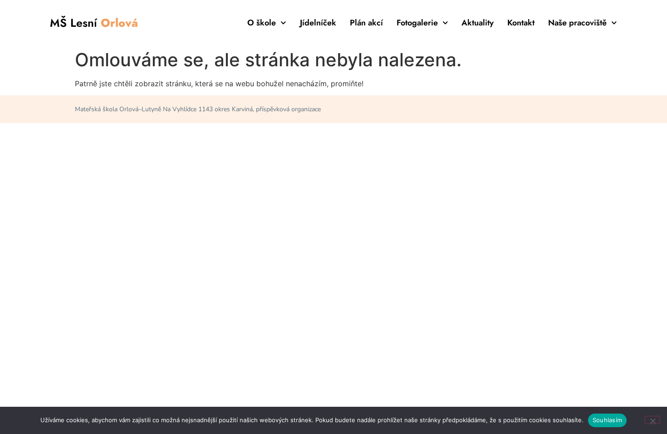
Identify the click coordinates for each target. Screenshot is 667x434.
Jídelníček (318, 23)
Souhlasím (607, 420)
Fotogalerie (417, 23)
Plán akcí (366, 23)
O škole (261, 23)
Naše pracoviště (577, 23)
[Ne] (652, 420)
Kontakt (521, 23)
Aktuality (477, 23)
